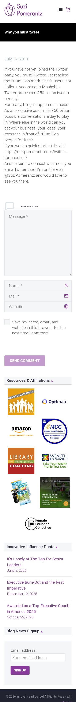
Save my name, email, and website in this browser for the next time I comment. (39, 327)
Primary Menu (60, 9)
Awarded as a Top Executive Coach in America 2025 (38, 608)
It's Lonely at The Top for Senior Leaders (35, 562)
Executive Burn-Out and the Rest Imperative (35, 585)
